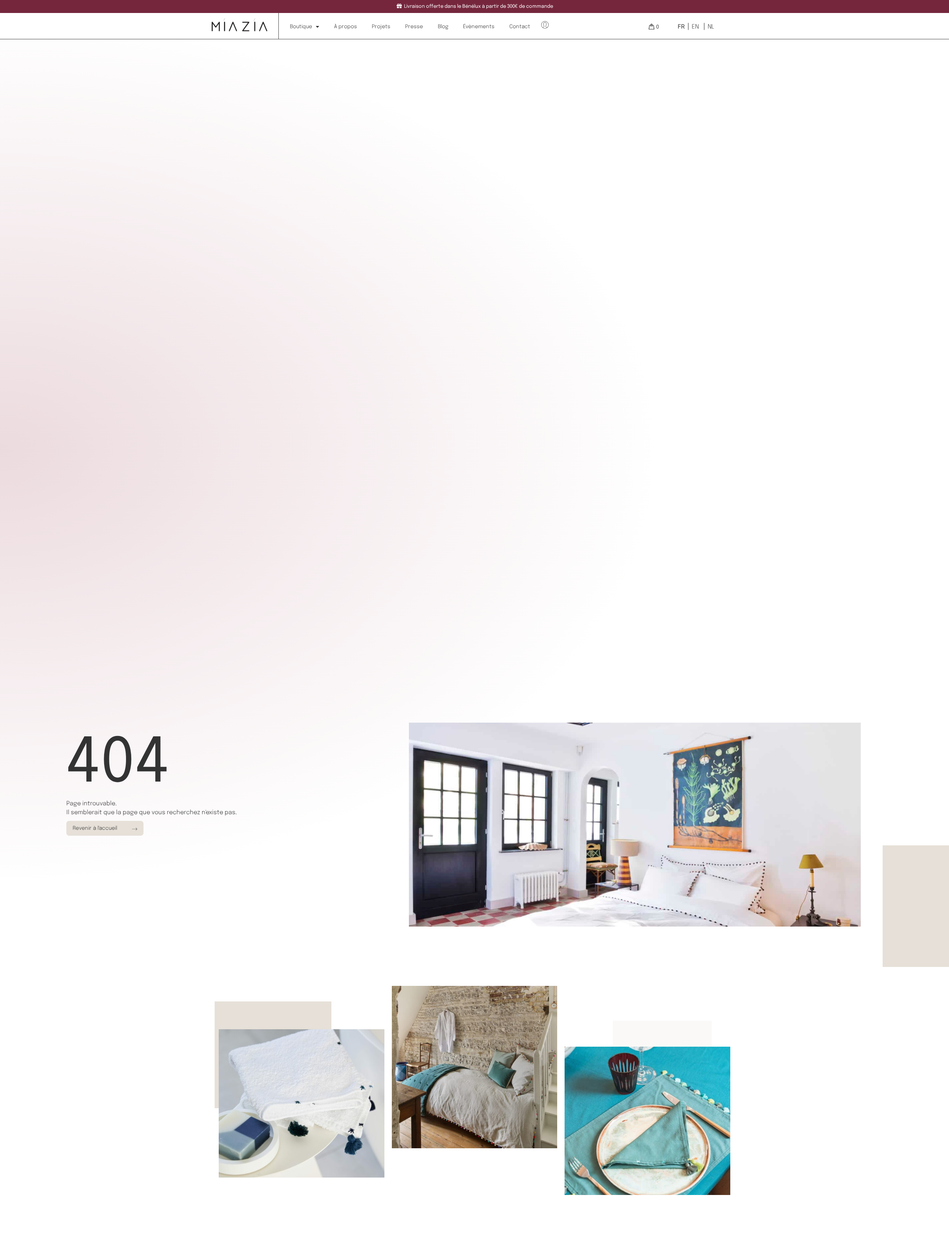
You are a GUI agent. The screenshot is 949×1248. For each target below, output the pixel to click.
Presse (414, 26)
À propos (345, 26)
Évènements (479, 26)
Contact (519, 26)
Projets (381, 26)
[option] (694, 26)
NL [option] (711, 27)
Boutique (301, 26)
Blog (443, 26)
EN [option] (695, 27)
